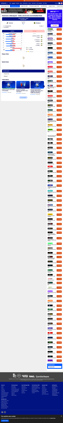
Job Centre (33, 392)
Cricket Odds (23, 389)
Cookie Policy (3, 391)
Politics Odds (44, 387)
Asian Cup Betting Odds (14, 391)
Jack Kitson (5, 92)
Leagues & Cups (52, 6)
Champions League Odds (34, 6)
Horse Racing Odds (24, 390)
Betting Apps (54, 387)
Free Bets (17, 3)
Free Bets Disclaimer (4, 396)
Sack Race (34, 3)
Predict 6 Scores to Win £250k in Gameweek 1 (8, 90)
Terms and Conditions (4, 395)
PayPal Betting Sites (54, 390)
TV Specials (43, 386)
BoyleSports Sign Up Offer (4, 406)
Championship (13, 387)
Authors (2, 387)
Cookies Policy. (53, 418)
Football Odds (23, 386)
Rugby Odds (23, 392)
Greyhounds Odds (24, 387)
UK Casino (45, 3)
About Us (2, 386)
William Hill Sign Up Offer (4, 403)
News (21, 3)
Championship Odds (15, 6)
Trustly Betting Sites (54, 389)
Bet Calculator (39, 3)
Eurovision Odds (44, 390)
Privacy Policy (3, 390)
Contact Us (2, 389)
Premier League (13, 386)
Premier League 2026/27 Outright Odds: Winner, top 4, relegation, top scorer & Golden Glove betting (37, 91)
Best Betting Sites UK (55, 386)
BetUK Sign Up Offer (3, 404)
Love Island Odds (44, 389)
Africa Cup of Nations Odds (15, 389)
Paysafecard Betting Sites (55, 392)
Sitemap (2, 397)
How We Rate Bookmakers (4, 392)
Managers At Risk (34, 389)
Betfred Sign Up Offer (4, 405)
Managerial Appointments (35, 391)
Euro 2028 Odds (44, 6)
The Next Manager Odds (35, 386)
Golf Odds (23, 391)
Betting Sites (25, 3)
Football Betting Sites (55, 395)
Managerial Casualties (35, 390)
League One (13, 392)
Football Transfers (13, 395)
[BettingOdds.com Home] (4, 3)
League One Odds (24, 6)
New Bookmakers (54, 391)
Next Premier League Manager (36, 387)
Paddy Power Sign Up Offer (4, 400)
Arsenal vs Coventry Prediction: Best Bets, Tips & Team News (22, 90)
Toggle (59, 3)
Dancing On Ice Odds (45, 391)
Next (43, 86)
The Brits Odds (44, 392)
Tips (10, 3)
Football (13, 3)
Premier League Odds (5, 6)
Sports (29, 3)
